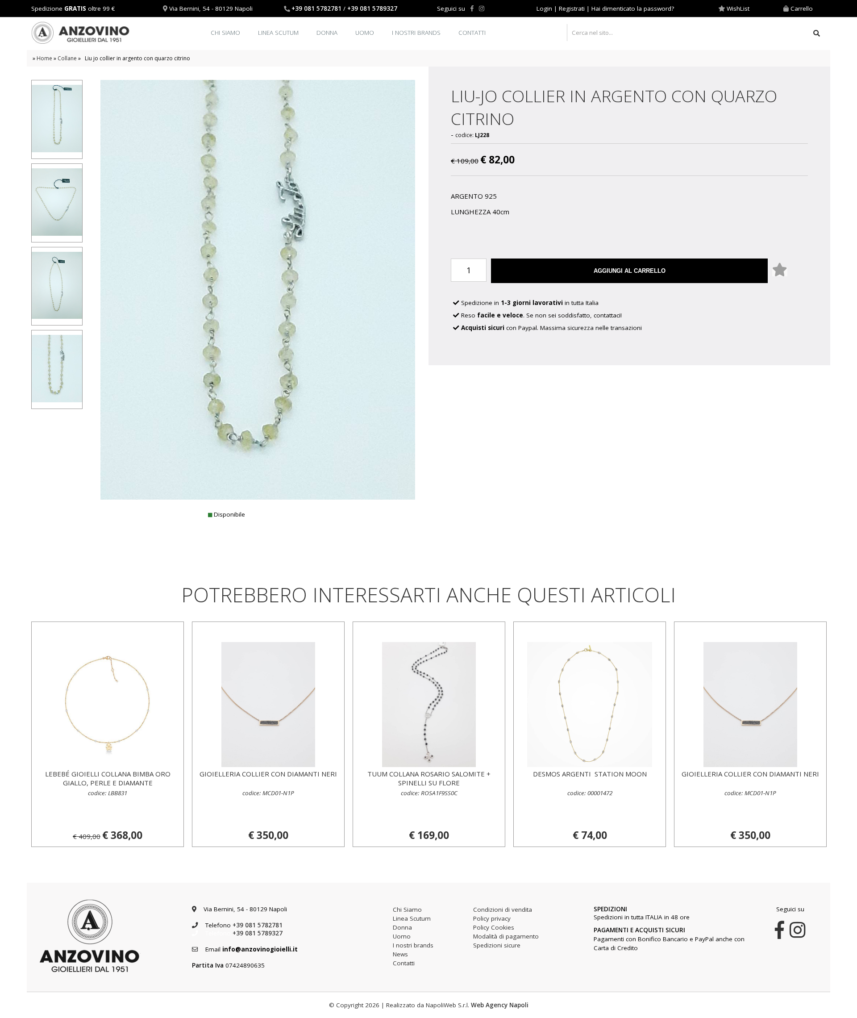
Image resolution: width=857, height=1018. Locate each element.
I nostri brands (416, 33)
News (400, 954)
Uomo (364, 33)
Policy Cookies (493, 927)
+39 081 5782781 (316, 8)
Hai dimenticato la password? (632, 8)
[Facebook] (472, 8)
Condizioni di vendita (502, 909)
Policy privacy (492, 918)
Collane (67, 58)
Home (44, 58)
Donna (326, 33)
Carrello (801, 8)
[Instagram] (481, 8)
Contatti (472, 33)
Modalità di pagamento (506, 936)
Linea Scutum (278, 33)
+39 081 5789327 (372, 8)
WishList (738, 8)
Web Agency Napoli (499, 1005)
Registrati (572, 8)
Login (544, 8)
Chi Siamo (225, 33)
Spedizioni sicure (496, 945)
